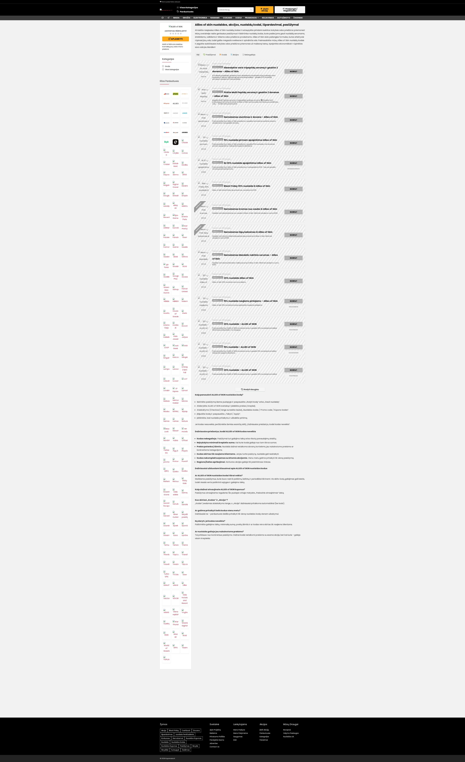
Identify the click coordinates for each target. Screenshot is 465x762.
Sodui (238, 17)
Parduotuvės (186, 11)
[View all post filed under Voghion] (185, 612)
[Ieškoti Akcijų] (251, 9)
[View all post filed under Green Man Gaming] (166, 289)
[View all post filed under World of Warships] (166, 647)
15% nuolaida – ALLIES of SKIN (240, 347)
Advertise (214, 743)
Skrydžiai (164, 750)
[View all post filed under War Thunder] (175, 623)
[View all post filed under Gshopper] (175, 289)
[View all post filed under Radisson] (185, 470)
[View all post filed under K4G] (185, 347)
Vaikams (227, 17)
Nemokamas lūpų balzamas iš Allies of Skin (248, 232)
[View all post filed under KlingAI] (185, 356)
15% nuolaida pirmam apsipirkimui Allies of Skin (250, 140)
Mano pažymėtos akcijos (170, 2)
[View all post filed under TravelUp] (166, 563)
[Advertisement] (232, 698)
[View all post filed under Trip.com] (185, 563)
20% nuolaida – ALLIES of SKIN (240, 324)
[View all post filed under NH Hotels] (185, 430)
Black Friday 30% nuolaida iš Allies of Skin (247, 186)
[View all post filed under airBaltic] (175, 94)
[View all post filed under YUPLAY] (166, 659)
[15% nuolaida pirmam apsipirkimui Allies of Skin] (203, 141)
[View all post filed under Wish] (166, 634)
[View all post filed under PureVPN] (185, 461)
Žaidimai (298, 17)
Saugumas (237, 736)
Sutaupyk (175, 750)
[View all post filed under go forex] (166, 266)
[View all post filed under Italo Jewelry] (175, 337)
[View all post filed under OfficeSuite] (185, 440)
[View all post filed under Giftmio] (185, 256)
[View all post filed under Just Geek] (175, 347)
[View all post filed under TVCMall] (175, 574)
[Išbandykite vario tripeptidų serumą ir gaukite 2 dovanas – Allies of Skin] (203, 69)
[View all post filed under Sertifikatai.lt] (185, 503)
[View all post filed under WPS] (175, 647)
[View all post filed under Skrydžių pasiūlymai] (185, 515)
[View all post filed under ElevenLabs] (166, 217)
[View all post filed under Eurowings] (175, 227)
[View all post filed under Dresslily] (175, 195)
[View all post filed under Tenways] (175, 544)
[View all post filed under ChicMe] (185, 142)
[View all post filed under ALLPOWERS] (185, 103)
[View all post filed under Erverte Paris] (185, 217)
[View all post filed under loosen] (175, 380)
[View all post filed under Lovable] (166, 390)
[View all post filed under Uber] (185, 574)
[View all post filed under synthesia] (185, 535)
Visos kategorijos (172, 69)
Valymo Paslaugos (291, 733)
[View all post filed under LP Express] (175, 390)
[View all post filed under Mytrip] (185, 411)
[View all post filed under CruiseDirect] (166, 164)
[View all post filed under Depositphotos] (166, 174)
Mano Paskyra (239, 730)
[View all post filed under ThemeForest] (185, 544)
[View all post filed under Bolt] (166, 142)
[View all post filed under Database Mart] (175, 164)
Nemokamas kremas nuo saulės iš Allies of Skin (250, 209)
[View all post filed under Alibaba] (185, 94)
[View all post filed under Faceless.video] (166, 237)
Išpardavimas (167, 734)
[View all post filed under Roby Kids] (185, 481)
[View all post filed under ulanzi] (175, 584)
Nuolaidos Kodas (178, 742)
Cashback (186, 730)
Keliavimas (268, 17)
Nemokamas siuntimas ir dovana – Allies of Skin (251, 117)
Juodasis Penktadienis (184, 734)
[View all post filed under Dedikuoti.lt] (185, 164)
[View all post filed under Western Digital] (185, 623)
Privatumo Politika (217, 736)
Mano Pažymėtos (240, 733)
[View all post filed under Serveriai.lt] (166, 515)
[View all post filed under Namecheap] (166, 420)
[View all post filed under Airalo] (166, 94)
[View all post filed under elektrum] (185, 206)
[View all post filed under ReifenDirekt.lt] (166, 481)
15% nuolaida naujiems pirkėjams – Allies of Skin (251, 301)
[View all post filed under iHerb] (185, 312)
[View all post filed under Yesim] (185, 647)
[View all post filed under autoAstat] (175, 123)
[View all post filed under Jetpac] (185, 337)
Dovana (196, 730)
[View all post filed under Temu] (166, 544)
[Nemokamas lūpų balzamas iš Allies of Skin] (203, 233)
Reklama (213, 733)
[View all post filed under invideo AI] (175, 325)
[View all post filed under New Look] (166, 430)
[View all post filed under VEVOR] (175, 598)
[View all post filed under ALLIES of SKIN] (175, 103)
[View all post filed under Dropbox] (185, 195)
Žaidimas (186, 750)
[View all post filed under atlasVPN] (166, 123)
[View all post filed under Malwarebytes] (166, 400)
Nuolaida (165, 742)
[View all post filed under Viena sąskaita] (175, 612)
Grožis (186, 17)
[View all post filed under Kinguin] (166, 356)
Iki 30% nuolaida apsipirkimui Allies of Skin (247, 163)
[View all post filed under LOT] (185, 380)
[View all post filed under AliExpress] (166, 103)
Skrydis (195, 746)
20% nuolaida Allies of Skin (239, 278)
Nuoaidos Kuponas (193, 738)
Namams (215, 17)
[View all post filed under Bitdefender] (185, 132)
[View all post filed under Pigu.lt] (175, 450)
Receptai (287, 730)
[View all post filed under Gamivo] (175, 246)
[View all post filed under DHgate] (166, 185)
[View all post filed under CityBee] (175, 152)
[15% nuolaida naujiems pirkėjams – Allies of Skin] (203, 302)
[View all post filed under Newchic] (175, 430)
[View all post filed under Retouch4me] (175, 481)
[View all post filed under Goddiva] (175, 266)
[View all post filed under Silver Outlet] (175, 515)
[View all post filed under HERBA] (166, 301)
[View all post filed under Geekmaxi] (166, 256)
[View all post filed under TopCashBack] (175, 554)
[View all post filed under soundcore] (166, 525)
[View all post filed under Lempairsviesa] (166, 368)
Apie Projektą (215, 730)
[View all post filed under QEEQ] (166, 470)
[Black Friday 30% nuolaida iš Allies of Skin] (203, 187)
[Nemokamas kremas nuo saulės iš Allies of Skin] (203, 210)
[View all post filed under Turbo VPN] (166, 574)
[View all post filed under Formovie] (166, 246)
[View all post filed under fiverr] (185, 237)
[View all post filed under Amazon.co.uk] (166, 113)
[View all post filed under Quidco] (175, 470)
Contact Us (214, 747)
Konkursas (165, 738)
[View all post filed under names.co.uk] (175, 420)
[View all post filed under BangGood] (175, 132)
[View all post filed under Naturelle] (185, 420)
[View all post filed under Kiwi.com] (175, 356)
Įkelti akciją (264, 10)
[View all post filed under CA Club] (175, 142)
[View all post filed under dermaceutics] (175, 174)
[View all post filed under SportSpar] (185, 525)
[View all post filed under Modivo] (166, 411)
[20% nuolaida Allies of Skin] (203, 279)
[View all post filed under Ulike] (185, 584)
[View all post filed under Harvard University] (185, 289)
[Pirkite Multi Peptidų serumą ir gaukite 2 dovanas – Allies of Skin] (203, 94)
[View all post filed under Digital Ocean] (175, 185)
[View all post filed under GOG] (185, 266)
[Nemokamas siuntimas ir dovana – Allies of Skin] (203, 118)
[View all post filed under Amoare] (175, 113)
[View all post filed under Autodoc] (185, 123)
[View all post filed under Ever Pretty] (185, 227)
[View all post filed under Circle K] (166, 152)
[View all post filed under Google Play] (175, 276)
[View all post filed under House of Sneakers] (175, 312)
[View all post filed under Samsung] (185, 492)
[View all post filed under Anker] (185, 113)
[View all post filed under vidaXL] (166, 612)
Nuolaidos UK (288, 736)
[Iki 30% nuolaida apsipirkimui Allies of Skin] (203, 164)
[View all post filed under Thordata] (166, 554)
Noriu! (293, 71)
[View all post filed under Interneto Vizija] (166, 325)
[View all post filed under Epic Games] (175, 217)
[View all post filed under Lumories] (185, 390)
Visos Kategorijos (188, 7)
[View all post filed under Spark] (175, 525)
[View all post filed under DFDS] (185, 174)
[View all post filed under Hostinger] (166, 312)
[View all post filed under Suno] (175, 535)
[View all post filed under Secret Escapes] (166, 503)
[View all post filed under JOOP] (166, 347)
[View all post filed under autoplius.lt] (166, 132)
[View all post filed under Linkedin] (166, 380)
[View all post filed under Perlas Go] (166, 450)
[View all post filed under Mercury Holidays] (175, 400)
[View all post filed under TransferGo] (185, 554)
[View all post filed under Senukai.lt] (175, 503)
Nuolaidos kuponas (169, 746)
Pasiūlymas (185, 746)
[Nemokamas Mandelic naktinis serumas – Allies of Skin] (203, 256)
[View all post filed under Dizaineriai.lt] (185, 185)
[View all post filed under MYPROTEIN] (175, 411)
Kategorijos (264, 736)
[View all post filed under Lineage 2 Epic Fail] (185, 368)
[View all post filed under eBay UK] (175, 206)
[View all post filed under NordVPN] (166, 440)
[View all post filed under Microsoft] (185, 400)
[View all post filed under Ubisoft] (166, 584)
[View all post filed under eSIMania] (166, 227)
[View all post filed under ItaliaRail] (166, 337)
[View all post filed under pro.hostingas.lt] (166, 461)
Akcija (163, 730)
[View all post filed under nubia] (175, 440)
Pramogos (251, 17)
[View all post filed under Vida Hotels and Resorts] (185, 598)
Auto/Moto (283, 17)
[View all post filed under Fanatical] (175, 237)
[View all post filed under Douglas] (166, 195)
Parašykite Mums (217, 740)
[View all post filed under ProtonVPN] (175, 461)
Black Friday (174, 730)
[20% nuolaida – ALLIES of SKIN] (203, 325)
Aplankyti (176, 39)
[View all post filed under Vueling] (166, 623)
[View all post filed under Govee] (185, 276)
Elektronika (200, 17)
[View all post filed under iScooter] (185, 325)
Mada (176, 17)
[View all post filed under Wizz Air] (175, 634)
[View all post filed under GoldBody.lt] (166, 276)
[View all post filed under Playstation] (185, 450)
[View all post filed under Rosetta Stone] (166, 492)
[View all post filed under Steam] (166, 535)
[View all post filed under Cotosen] (185, 152)
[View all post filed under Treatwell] (175, 563)
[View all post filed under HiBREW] (175, 301)
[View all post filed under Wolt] (185, 634)
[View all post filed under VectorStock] (166, 598)
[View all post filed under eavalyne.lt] (166, 206)
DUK (235, 740)
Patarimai (264, 740)
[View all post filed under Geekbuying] (185, 246)
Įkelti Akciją (264, 730)
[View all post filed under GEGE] (175, 256)
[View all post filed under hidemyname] (185, 301)
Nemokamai (178, 738)
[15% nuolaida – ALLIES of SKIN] (203, 348)
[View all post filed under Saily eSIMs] (175, 492)
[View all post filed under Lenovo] (175, 368)
